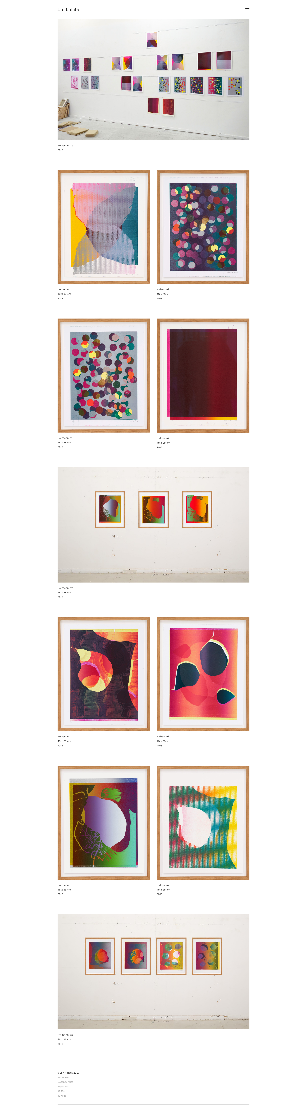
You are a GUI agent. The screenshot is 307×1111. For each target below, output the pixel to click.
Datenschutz (65, 1081)
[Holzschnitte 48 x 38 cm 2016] (153, 525)
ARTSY (61, 1091)
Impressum (64, 1077)
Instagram (64, 1086)
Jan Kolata (68, 9)
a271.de (62, 1095)
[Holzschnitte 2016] (153, 79)
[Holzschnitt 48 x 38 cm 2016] (104, 227)
